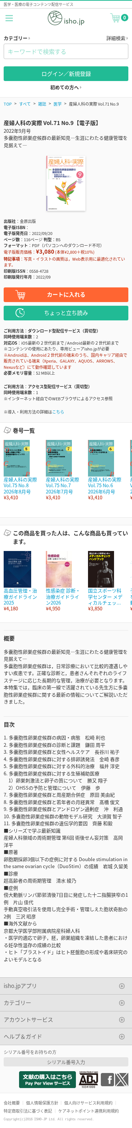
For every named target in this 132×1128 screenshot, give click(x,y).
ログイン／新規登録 (66, 73)
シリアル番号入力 (66, 1061)
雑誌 (42, 104)
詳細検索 (116, 37)
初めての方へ (65, 87)
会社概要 (12, 1103)
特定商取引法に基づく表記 (28, 1111)
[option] (21, 470)
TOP (8, 104)
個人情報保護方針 (42, 1103)
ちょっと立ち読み (66, 312)
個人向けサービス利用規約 (88, 1103)
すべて (25, 104)
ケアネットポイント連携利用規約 (88, 1111)
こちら (58, 412)
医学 (58, 104)
